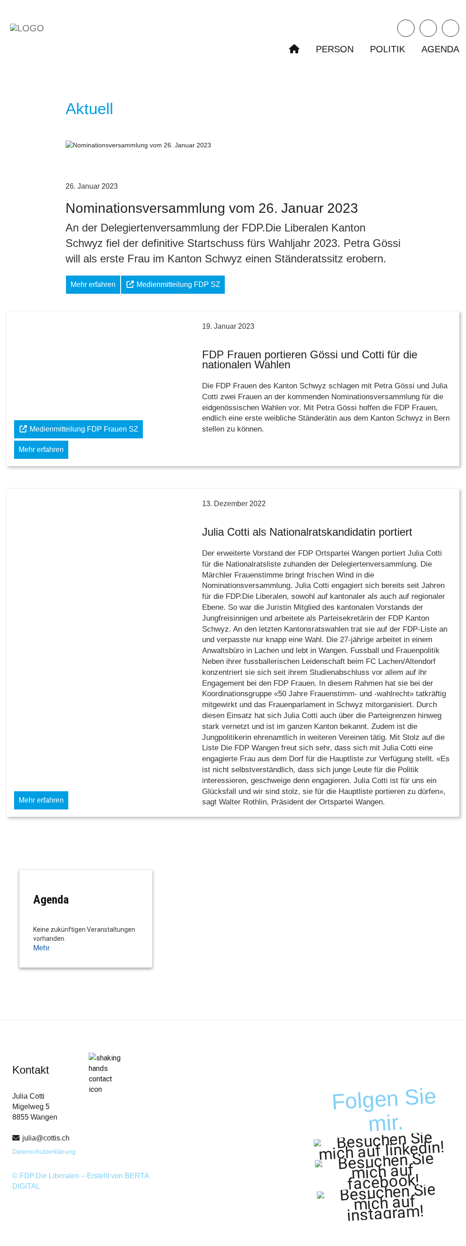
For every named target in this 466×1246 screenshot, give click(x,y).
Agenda (440, 49)
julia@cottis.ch (46, 1138)
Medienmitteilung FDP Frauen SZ (83, 429)
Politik (387, 49)
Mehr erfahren (93, 284)
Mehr (41, 948)
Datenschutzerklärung (44, 1151)
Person (335, 49)
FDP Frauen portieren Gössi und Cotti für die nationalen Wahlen (309, 359)
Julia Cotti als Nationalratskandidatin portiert (307, 532)
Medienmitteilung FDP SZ (177, 284)
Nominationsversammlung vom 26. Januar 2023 (212, 208)
